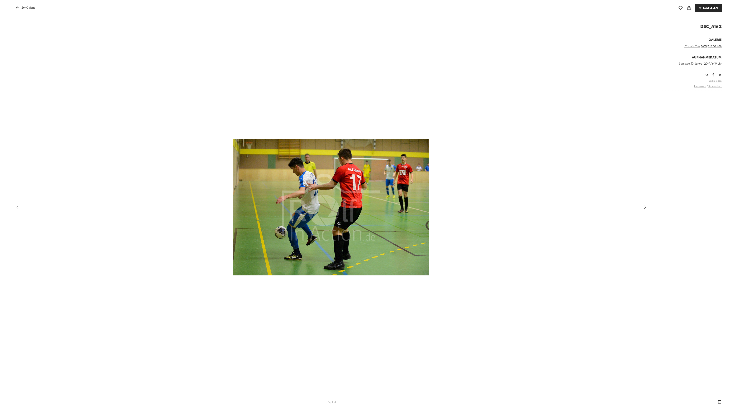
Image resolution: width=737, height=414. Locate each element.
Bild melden (715, 81)
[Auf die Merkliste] (680, 8)
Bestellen (710, 8)
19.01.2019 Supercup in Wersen (703, 46)
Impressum (700, 86)
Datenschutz (715, 86)
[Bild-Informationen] (719, 402)
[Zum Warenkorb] (689, 8)
